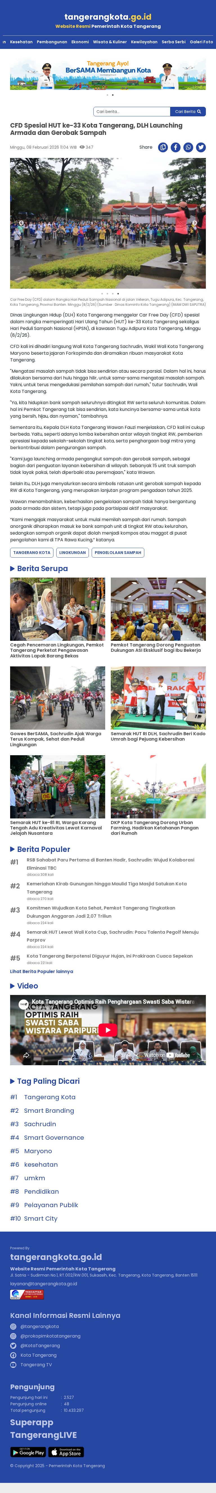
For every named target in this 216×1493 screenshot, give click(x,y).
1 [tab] (107, 95)
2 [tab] (113, 95)
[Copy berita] (163, 147)
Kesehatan (21, 42)
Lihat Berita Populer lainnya (41, 971)
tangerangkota (108, 17)
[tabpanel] (108, 73)
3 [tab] (113, 294)
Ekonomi (80, 42)
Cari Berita (185, 111)
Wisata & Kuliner (110, 42)
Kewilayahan (144, 42)
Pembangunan (52, 42)
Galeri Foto (201, 42)
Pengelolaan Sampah (118, 552)
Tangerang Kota (31, 552)
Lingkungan (72, 552)
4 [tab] (118, 294)
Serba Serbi (174, 42)
